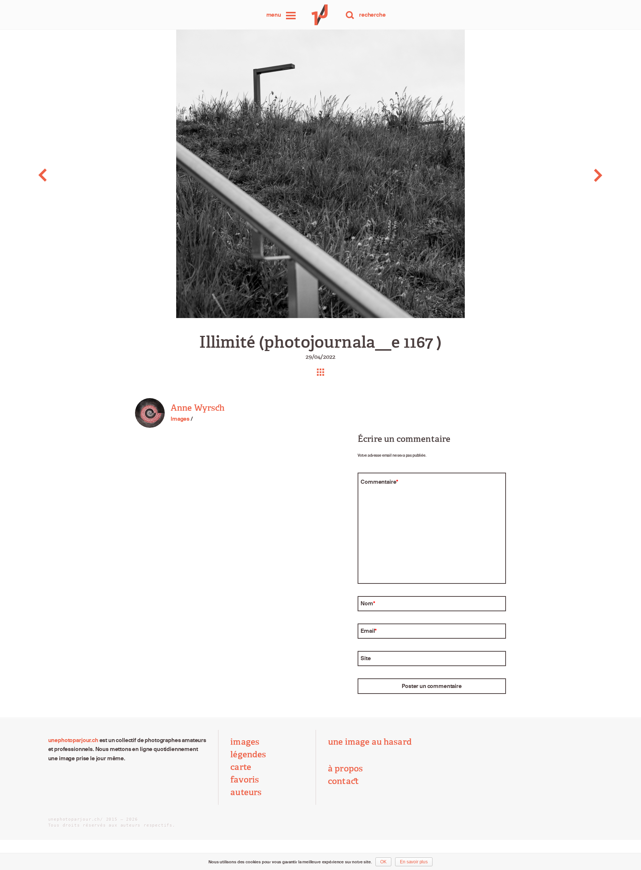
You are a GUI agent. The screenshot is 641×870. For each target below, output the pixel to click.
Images (180, 418)
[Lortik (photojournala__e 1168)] (577, 175)
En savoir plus (414, 861)
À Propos (345, 768)
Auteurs (246, 792)
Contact (343, 781)
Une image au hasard (370, 742)
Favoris (244, 779)
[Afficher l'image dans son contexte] (320, 372)
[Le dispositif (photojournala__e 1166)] (63, 175)
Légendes (248, 754)
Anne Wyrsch (198, 408)
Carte (240, 767)
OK (383, 861)
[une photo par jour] (320, 15)
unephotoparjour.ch (73, 740)
